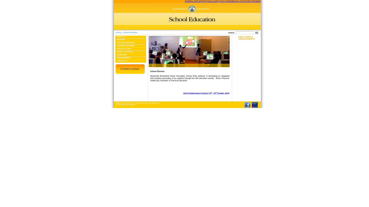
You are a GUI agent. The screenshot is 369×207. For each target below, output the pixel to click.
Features (121, 40)
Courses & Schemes (125, 46)
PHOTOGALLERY (209, 1)
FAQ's (223, 1)
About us (121, 37)
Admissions (122, 55)
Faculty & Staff (124, 49)
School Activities (125, 52)
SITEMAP (256, 1)
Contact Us (122, 61)
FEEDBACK (232, 1)
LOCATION (245, 1)
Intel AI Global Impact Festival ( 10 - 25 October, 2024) (206, 93)
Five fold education (126, 43)
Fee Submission (123, 58)
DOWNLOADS (192, 1)
